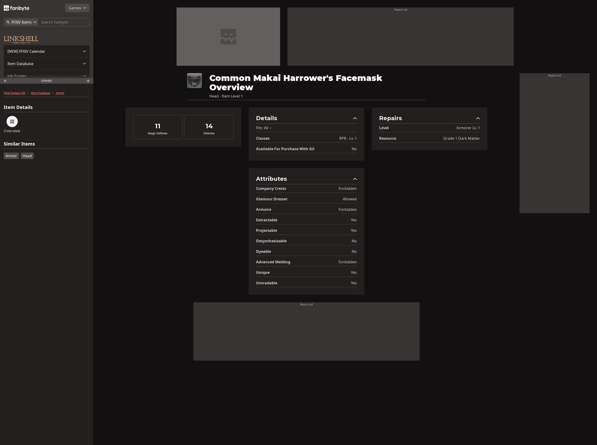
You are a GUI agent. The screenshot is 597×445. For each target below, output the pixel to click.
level (384, 127)
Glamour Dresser (272, 199)
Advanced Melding (273, 262)
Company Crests (271, 188)
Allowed (350, 199)
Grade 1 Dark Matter (461, 138)
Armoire (263, 209)
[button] (47, 51)
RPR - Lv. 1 (348, 138)
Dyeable (263, 251)
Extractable (266, 220)
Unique (263, 272)
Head (27, 155)
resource (387, 138)
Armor (60, 93)
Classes (263, 138)
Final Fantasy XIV (14, 93)
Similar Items (19, 144)
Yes (354, 220)
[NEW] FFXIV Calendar (26, 51)
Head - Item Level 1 (226, 96)
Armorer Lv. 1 (468, 127)
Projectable (266, 230)
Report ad (400, 10)
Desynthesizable (271, 241)
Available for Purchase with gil (285, 148)
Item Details (18, 107)
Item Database (20, 63)
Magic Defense (157, 133)
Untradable (266, 283)
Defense (209, 133)
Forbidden (348, 188)
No (354, 148)
